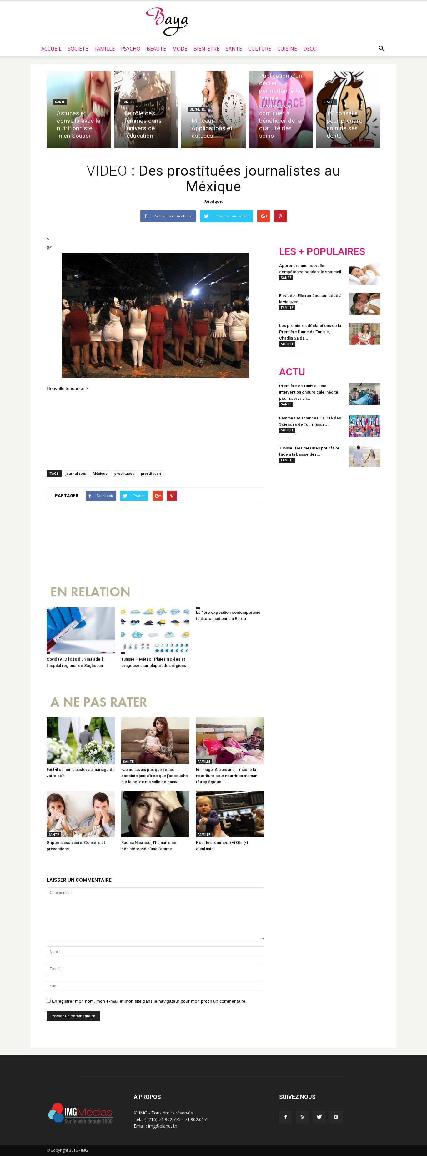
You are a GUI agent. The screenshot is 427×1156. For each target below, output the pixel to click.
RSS (337, 512)
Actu (292, 372)
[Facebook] (285, 1117)
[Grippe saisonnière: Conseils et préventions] (81, 814)
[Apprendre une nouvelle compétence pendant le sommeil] (364, 274)
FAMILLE (104, 48)
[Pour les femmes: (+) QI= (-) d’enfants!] (230, 814)
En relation (90, 592)
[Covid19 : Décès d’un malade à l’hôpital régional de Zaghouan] (81, 630)
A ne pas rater (98, 702)
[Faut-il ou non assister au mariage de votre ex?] (81, 740)
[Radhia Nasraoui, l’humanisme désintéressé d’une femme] (155, 814)
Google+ (362, 512)
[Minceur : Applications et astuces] (213, 109)
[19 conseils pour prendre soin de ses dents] (348, 109)
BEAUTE (156, 48)
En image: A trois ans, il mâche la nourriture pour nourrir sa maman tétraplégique (226, 775)
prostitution (151, 473)
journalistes (76, 473)
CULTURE (259, 48)
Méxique (100, 473)
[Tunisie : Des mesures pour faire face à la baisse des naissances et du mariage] (364, 456)
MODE (179, 48)
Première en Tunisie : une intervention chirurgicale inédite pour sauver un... (308, 392)
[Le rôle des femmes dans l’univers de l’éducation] (146, 109)
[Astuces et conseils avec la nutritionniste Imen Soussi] (79, 109)
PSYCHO (130, 48)
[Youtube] (336, 1117)
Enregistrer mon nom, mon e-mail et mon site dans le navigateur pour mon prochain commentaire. (149, 1001)
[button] (381, 48)
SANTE (234, 48)
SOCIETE (78, 48)
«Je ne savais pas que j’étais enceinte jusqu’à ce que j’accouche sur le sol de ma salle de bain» (154, 775)
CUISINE (287, 48)
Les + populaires (322, 251)
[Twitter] (319, 1117)
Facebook (291, 512)
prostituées (124, 473)
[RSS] (302, 1117)
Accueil (51, 48)
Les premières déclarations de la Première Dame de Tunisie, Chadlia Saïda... (310, 331)
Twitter (314, 512)
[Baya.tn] (166, 21)
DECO (310, 48)
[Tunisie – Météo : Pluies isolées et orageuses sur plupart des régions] (155, 630)
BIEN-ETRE (206, 48)
